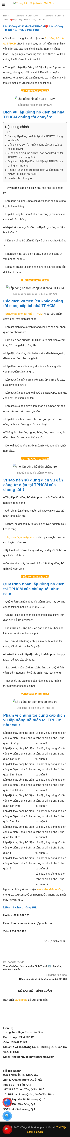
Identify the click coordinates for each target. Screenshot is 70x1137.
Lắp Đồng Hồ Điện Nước (26, 16)
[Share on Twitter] (38, 953)
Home (6, 16)
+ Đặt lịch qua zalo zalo (35, 280)
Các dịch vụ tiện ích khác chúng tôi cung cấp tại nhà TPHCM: (35, 146)
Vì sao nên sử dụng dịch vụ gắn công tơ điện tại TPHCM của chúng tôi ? (35, 155)
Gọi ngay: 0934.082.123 (35, 90)
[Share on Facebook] (32, 953)
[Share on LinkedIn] (49, 953)
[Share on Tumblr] (54, 953)
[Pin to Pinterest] (43, 953)
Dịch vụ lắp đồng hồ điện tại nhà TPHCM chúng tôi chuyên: (35, 138)
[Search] (66, 5)
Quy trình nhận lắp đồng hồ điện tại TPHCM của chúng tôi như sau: (35, 163)
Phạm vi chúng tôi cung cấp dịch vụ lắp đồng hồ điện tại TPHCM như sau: (35, 171)
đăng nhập (21, 999)
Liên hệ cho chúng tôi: (20, 178)
